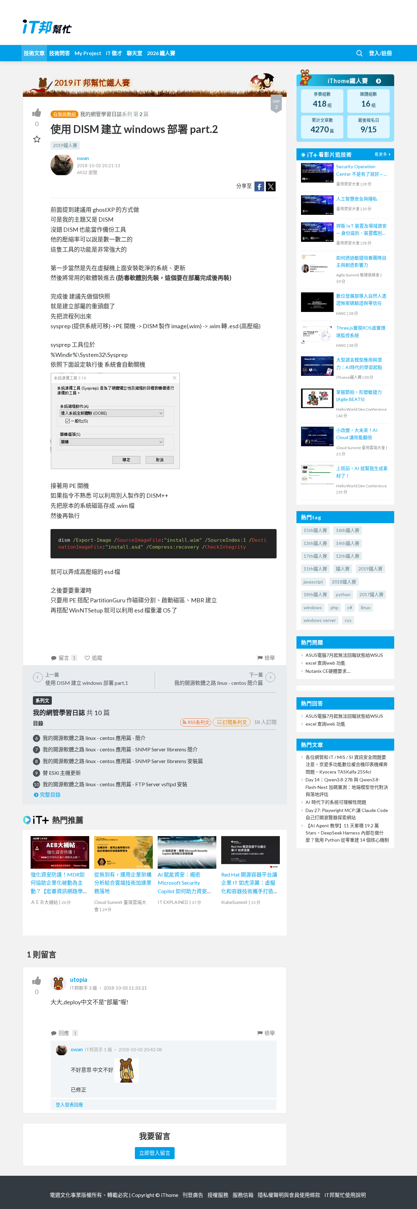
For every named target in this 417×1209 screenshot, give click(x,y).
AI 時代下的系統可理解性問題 (336, 802)
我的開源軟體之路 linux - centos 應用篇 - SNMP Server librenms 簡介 (120, 749)
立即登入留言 (154, 1153)
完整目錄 (50, 794)
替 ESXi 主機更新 (62, 773)
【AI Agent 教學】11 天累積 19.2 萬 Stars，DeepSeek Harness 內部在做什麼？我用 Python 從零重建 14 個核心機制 (347, 833)
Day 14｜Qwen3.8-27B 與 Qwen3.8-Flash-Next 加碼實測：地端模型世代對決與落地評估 (347, 787)
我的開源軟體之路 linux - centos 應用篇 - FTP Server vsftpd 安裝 (115, 784)
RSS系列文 (198, 722)
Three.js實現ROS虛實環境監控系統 (360, 331)
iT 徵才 (114, 53)
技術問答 (59, 53)
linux (365, 607)
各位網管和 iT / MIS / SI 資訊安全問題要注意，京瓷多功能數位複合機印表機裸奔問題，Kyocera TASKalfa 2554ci (347, 764)
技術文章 (34, 53)
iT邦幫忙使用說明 (345, 1195)
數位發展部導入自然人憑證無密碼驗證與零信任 (361, 299)
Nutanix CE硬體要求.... (328, 671)
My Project (88, 53)
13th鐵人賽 (315, 543)
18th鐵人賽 (315, 594)
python (343, 594)
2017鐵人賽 (371, 594)
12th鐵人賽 (347, 556)
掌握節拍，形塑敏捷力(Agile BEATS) (359, 395)
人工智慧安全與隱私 (356, 198)
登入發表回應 (69, 1104)
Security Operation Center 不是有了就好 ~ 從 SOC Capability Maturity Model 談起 (362, 171)
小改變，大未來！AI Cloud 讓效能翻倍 (357, 433)
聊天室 (134, 53)
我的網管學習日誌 (101, 114)
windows (313, 607)
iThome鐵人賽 (348, 80)
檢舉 (270, 658)
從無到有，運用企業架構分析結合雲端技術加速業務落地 (122, 882)
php (334, 607)
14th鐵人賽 (347, 543)
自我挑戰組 (64, 114)
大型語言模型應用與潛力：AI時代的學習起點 (359, 363)
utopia (78, 979)
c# (349, 607)
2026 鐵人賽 (161, 53)
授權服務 (218, 1195)
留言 (67, 658)
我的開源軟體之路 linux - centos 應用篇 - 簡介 (94, 738)
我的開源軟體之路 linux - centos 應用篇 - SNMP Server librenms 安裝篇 (123, 761)
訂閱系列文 (235, 722)
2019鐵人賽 (65, 145)
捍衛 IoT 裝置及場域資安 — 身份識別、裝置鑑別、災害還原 (361, 230)
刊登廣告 (192, 1195)
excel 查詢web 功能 (325, 663)
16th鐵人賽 (347, 530)
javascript (313, 581)
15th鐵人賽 (315, 530)
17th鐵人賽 (315, 556)
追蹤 (97, 658)
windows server (320, 620)
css (348, 620)
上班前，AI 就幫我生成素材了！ (362, 471)
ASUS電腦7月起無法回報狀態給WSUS (344, 655)
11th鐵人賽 (315, 568)
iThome (169, 1195)
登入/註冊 (380, 53)
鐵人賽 (343, 568)
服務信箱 (243, 1195)
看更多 (381, 154)
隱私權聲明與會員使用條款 (289, 1195)
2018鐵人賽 (344, 581)
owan (83, 158)
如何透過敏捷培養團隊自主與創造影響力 (361, 261)
